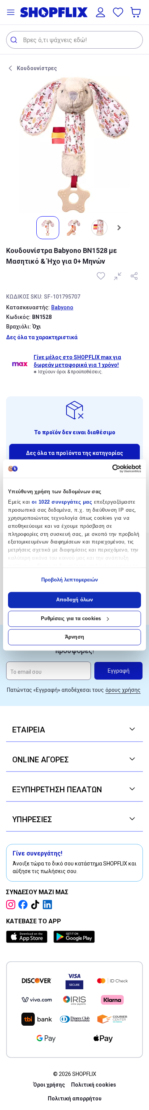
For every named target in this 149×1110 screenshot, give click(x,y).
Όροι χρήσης (49, 1085)
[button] (10, 12)
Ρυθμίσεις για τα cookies (71, 618)
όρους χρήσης (123, 690)
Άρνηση (74, 637)
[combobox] (74, 40)
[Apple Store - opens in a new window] (28, 937)
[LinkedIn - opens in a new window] (49, 904)
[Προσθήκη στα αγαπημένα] (101, 276)
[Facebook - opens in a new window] (24, 904)
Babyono (62, 307)
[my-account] (100, 12)
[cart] (136, 12)
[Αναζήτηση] (14, 39)
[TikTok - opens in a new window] (37, 904)
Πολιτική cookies (93, 1085)
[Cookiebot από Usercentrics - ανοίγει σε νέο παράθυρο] (107, 468)
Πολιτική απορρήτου (75, 1098)
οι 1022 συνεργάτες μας (62, 502)
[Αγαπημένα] (118, 12)
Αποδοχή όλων (74, 600)
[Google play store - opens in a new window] (74, 937)
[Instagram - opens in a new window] (12, 904)
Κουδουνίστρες (37, 68)
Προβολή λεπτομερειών (69, 580)
